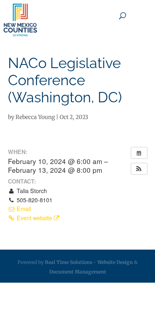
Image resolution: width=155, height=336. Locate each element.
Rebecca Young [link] (35, 117)
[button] (139, 168)
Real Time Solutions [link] (68, 262)
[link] (20, 20)
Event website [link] (34, 218)
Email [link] (23, 209)
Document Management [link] (77, 272)
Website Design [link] (115, 262)
